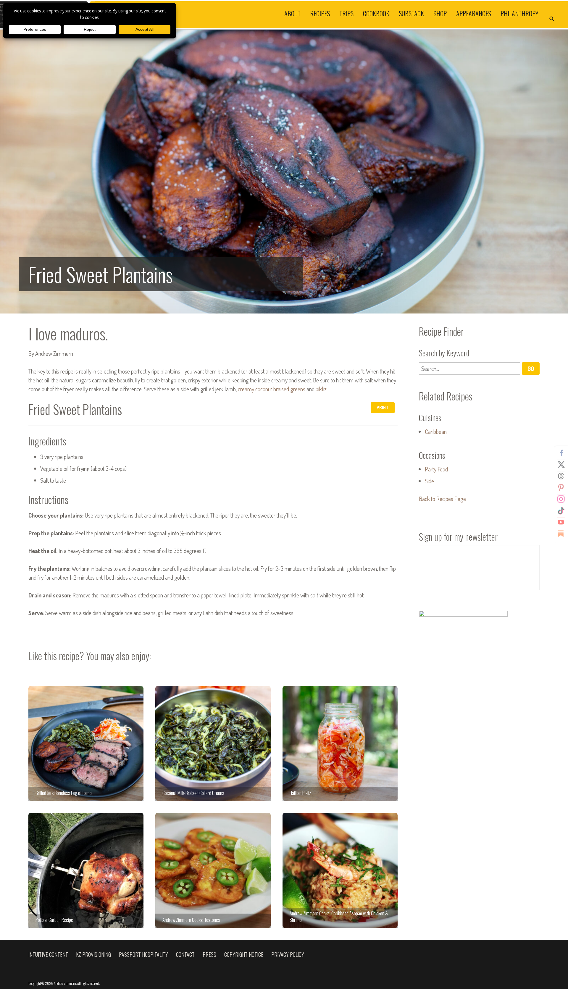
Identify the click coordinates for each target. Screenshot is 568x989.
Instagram (561, 499)
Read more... (284, 171)
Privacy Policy (287, 954)
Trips (346, 13)
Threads (561, 476)
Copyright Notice (243, 954)
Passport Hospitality (143, 954)
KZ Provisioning (93, 954)
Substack (411, 13)
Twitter (561, 464)
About (292, 13)
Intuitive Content (48, 954)
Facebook (561, 453)
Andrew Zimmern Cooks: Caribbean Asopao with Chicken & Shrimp (340, 870)
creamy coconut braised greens (271, 389)
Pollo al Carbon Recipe (85, 870)
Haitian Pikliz (340, 743)
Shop (440, 13)
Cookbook (376, 13)
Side (429, 481)
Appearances (473, 13)
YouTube (561, 522)
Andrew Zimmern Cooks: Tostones (212, 870)
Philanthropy (519, 13)
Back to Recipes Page (442, 498)
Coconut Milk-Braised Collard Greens (212, 743)
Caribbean (436, 431)
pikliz (321, 389)
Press (209, 954)
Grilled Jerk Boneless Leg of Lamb (85, 743)
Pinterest (561, 487)
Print (383, 407)
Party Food (436, 469)
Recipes (320, 13)
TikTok (561, 510)
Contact (185, 954)
